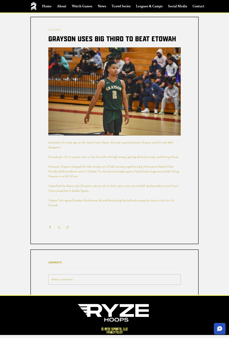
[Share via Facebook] (50, 227)
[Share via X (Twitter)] (58, 227)
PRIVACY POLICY (114, 332)
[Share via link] (67, 227)
